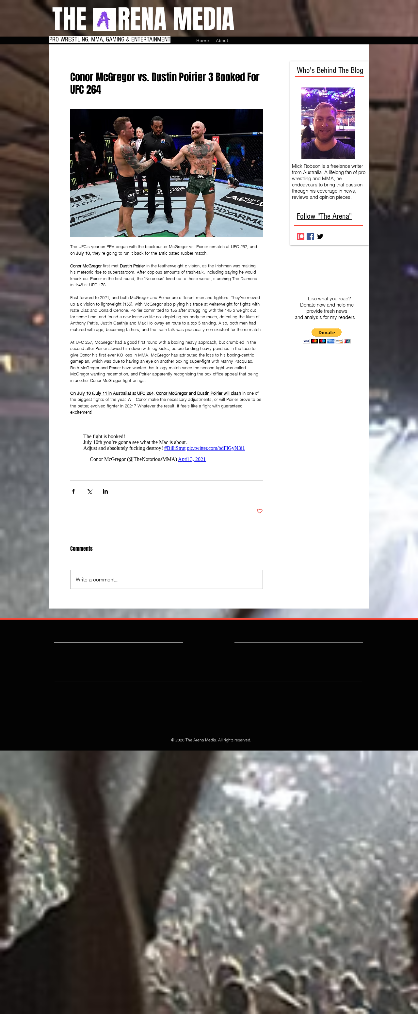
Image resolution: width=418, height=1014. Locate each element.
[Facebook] (310, 236)
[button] (327, 335)
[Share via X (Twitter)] (89, 491)
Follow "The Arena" (324, 216)
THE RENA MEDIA (143, 19)
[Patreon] (300, 236)
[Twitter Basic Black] (320, 236)
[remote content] (166, 447)
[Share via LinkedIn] (105, 491)
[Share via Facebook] (73, 491)
